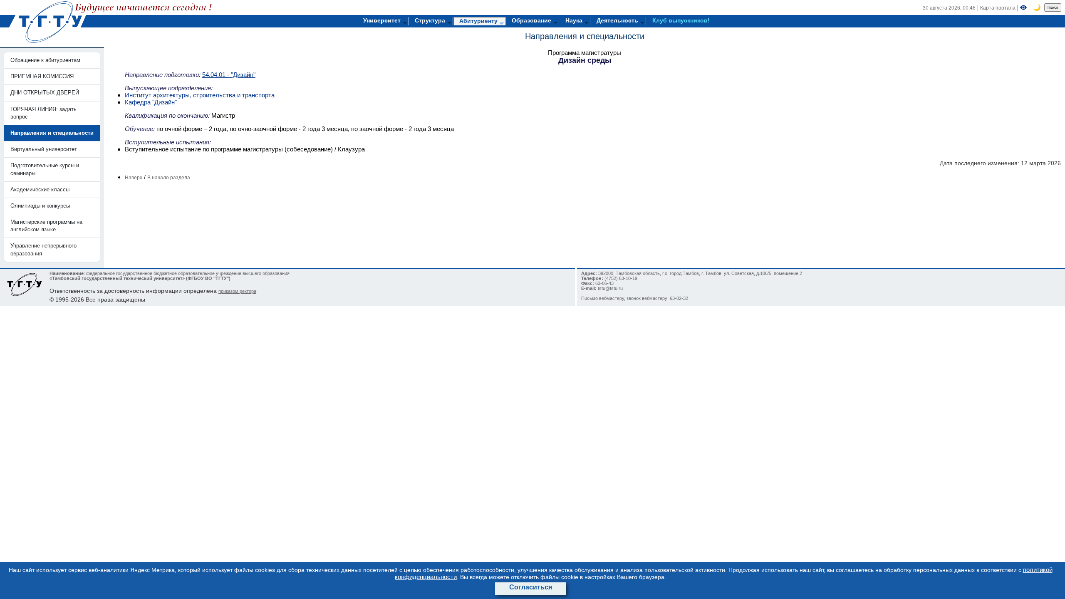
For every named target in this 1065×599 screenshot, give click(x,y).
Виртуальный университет (43, 149)
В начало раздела (168, 178)
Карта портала (997, 8)
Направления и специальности (584, 36)
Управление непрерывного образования (43, 249)
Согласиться (530, 587)
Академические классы (39, 189)
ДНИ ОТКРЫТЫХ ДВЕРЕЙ (44, 92)
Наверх (133, 178)
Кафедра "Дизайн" (151, 102)
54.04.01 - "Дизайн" (228, 74)
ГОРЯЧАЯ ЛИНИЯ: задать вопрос (43, 113)
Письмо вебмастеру (602, 298)
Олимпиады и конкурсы (40, 206)
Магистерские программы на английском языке (46, 226)
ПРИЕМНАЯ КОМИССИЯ (42, 76)
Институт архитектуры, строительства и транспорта (200, 95)
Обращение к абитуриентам (45, 60)
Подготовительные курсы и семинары (44, 169)
